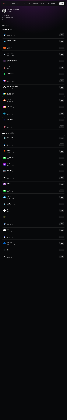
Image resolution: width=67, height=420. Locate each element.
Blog (48, 3)
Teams (28, 3)
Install (61, 34)
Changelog (42, 3)
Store (13, 3)
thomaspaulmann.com (8, 17)
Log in (61, 3)
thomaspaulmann (7, 21)
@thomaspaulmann (8, 19)
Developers (35, 3)
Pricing (53, 3)
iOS (24, 3)
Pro (18, 3)
